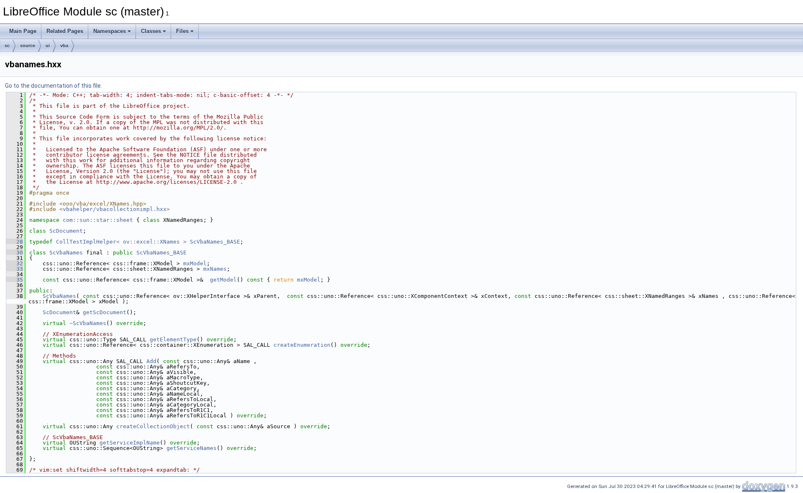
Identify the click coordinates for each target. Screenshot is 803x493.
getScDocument (104, 312)
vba (64, 45)
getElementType (173, 339)
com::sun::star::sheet (98, 220)
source (27, 45)
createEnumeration (302, 345)
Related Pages (64, 31)
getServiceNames (191, 448)
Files (182, 31)
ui (48, 45)
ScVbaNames (66, 252)
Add (151, 361)
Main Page (22, 31)
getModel (223, 280)
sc (7, 45)
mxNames (215, 269)
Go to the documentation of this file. (53, 85)
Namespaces (109, 31)
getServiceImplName (130, 443)
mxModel (195, 263)
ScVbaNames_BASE (215, 242)
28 (14, 242)
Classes (151, 31)
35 (14, 280)
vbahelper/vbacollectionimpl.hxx (114, 209)
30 (14, 252)
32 (14, 263)
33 (14, 269)
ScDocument (66, 231)
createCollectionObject (153, 426)
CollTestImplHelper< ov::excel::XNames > (121, 242)
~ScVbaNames (87, 323)
